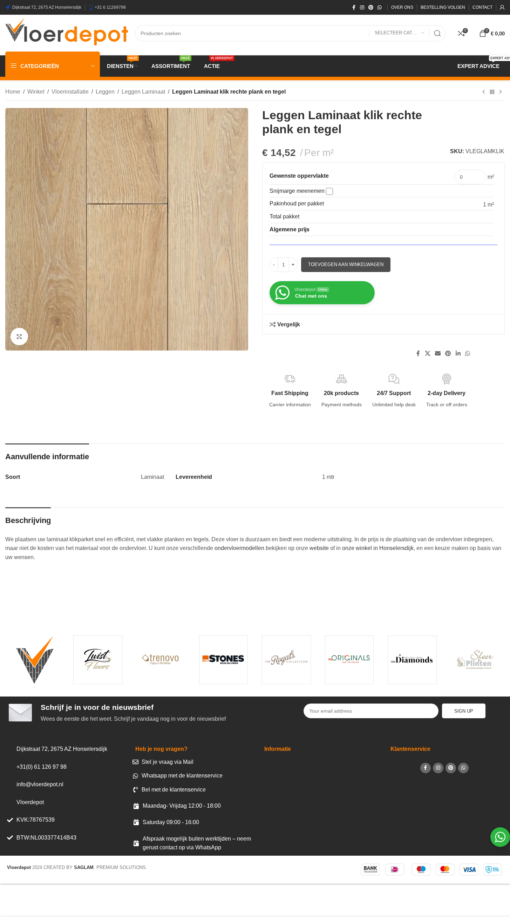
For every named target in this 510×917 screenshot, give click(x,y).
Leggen (105, 92)
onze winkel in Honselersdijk (378, 548)
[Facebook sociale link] (353, 7)
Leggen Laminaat (143, 92)
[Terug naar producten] (492, 92)
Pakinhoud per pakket (297, 203)
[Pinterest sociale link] (370, 7)
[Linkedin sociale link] (458, 353)
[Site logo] (66, 33)
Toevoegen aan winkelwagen (345, 264)
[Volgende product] (500, 92)
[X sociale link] (427, 353)
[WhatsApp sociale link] (379, 7)
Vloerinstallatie (70, 92)
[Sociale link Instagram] (362, 7)
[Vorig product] (484, 92)
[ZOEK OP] (437, 33)
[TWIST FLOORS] (97, 659)
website (319, 548)
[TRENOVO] (160, 659)
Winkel (36, 92)
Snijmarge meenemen (298, 191)
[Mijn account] (502, 7)
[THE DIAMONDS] (412, 659)
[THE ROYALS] (286, 659)
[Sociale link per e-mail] (438, 353)
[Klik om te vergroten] (19, 336)
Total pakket (284, 216)
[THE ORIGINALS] (349, 659)
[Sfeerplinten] (475, 659)
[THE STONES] (223, 659)
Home (12, 92)
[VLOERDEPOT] (35, 659)
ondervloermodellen (239, 548)
